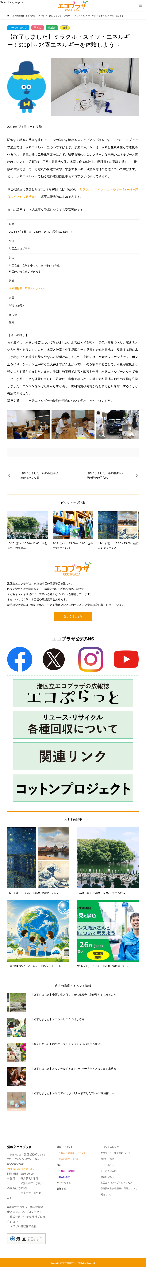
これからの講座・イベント (72, 1153)
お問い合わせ (107, 1159)
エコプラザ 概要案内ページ (115, 1153)
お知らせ (61, 1188)
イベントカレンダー (111, 1147)
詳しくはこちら (73, 616)
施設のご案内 (107, 1176)
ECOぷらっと (64, 1182)
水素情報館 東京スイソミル (26, 288)
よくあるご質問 (109, 1171)
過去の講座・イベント (70, 1159)
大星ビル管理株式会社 (23, 1226)
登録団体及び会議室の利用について (119, 1188)
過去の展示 (64, 1176)
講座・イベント (65, 1147)
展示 (59, 1165)
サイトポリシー (109, 1165)
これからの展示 (67, 1171)
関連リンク (106, 1194)
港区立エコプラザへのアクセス (117, 1182)
